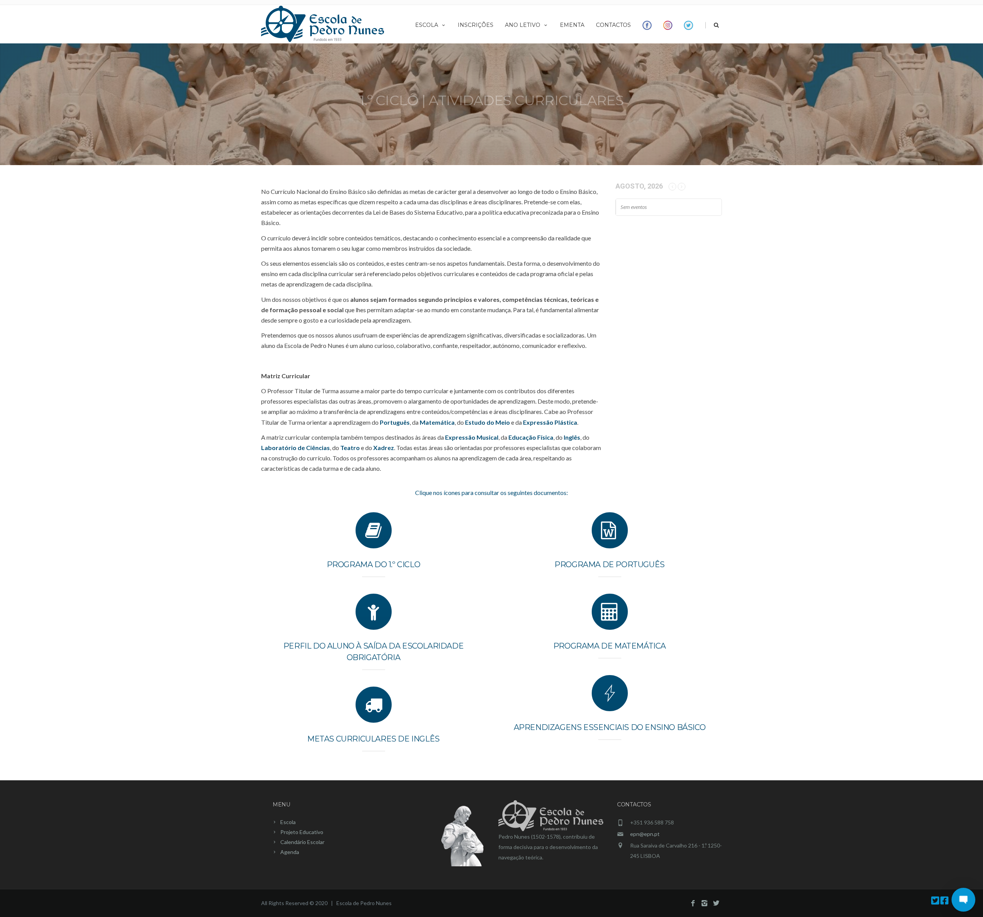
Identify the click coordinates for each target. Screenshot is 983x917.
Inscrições (475, 25)
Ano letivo (522, 25)
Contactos (613, 25)
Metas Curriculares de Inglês (373, 738)
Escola (426, 25)
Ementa (572, 25)
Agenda (289, 852)
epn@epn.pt (645, 834)
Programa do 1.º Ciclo (373, 564)
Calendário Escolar (302, 842)
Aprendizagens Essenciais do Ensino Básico (610, 727)
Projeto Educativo (301, 832)
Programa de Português (609, 564)
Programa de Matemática (609, 646)
